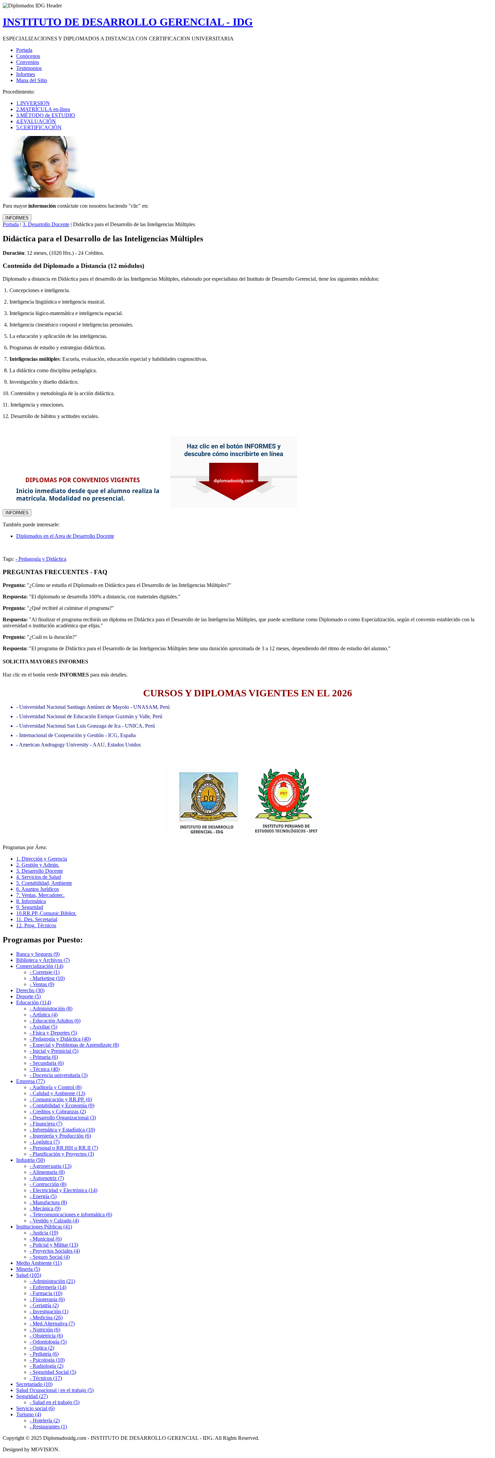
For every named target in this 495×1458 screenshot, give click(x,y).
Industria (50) (30, 1160)
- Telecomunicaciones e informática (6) (71, 1214)
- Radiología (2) (46, 1366)
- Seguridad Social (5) (53, 1372)
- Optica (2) (42, 1348)
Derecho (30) (30, 990)
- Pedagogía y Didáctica (40, 559)
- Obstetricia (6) (46, 1336)
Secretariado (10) (34, 1384)
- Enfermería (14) (48, 1287)
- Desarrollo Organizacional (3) (63, 1117)
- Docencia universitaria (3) (59, 1075)
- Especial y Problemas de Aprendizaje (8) (74, 1045)
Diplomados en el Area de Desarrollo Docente (65, 536)
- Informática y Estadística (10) (62, 1130)
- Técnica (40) (45, 1069)
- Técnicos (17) (46, 1378)
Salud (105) (28, 1275)
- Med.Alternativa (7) (52, 1323)
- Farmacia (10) (46, 1293)
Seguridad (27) (32, 1396)
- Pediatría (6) (44, 1354)
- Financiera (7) (46, 1123)
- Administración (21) (52, 1281)
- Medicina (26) (46, 1317)
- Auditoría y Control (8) (55, 1087)
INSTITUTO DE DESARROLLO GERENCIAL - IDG (128, 22)
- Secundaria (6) (47, 1063)
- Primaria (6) (44, 1057)
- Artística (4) (44, 1014)
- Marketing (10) (47, 978)
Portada (11, 224)
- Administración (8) (51, 1008)
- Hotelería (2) (45, 1420)
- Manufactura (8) (48, 1202)
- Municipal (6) (46, 1239)
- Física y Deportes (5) (53, 1033)
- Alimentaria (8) (47, 1172)
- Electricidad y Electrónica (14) (63, 1190)
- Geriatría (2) (44, 1305)
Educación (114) (33, 1002)
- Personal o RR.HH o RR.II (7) (64, 1148)
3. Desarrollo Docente (46, 224)
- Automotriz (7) (47, 1178)
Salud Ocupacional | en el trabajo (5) (55, 1390)
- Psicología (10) (47, 1360)
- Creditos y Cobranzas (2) (58, 1111)
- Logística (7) (45, 1142)
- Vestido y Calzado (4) (54, 1220)
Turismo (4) (28, 1414)
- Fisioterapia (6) (47, 1299)
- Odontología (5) (48, 1342)
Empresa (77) (30, 1081)
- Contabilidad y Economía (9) (62, 1105)
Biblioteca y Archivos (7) (43, 960)
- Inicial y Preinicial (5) (54, 1051)
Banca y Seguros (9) (38, 954)
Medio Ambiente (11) (39, 1263)
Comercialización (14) (39, 966)
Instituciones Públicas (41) (44, 1226)
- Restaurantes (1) (48, 1426)
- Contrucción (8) (48, 1184)
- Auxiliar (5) (43, 1027)
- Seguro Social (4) (50, 1257)
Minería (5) (28, 1269)
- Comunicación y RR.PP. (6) (61, 1099)
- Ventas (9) (42, 984)
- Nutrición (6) (45, 1329)
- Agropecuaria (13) (50, 1166)
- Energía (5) (43, 1196)
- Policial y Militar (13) (54, 1245)
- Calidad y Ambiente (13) (57, 1093)
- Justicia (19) (44, 1233)
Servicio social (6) (35, 1408)
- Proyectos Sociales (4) (55, 1251)
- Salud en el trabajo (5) (54, 1402)
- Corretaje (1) (45, 972)
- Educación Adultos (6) (55, 1020)
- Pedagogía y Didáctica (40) (60, 1039)
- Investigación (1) (49, 1311)
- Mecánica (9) (45, 1208)
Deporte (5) (28, 996)
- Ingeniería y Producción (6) (60, 1136)
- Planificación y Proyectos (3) (62, 1154)
